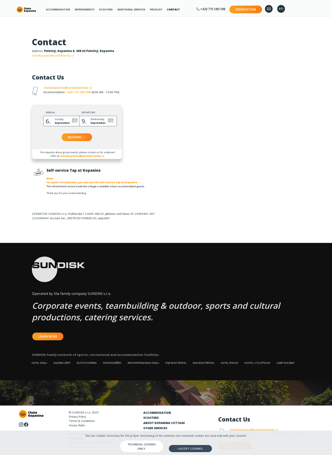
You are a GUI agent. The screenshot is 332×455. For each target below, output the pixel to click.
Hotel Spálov (229, 363)
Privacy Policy (77, 416)
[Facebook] (26, 424)
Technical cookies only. (142, 446)
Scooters (106, 9)
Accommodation (58, 9)
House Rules (77, 425)
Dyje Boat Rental (176, 363)
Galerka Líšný (61, 363)
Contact (173, 9)
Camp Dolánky (285, 363)
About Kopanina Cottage (164, 423)
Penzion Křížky (112, 363)
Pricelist (156, 9)
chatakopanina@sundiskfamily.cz (52, 55)
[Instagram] (21, 424)
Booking (75, 137)
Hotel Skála (39, 363)
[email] (269, 9)
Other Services (155, 428)
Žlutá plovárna (87, 363)
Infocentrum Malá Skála (143, 363)
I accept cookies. (190, 448)
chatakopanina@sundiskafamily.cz (67, 87)
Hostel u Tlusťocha (257, 363)
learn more (47, 336)
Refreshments (84, 9)
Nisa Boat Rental (203, 363)
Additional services (131, 9)
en (281, 8)
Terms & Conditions (82, 421)
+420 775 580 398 (212, 9)
